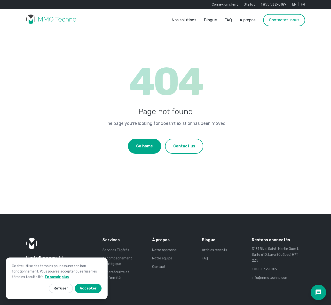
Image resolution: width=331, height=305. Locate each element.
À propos (247, 20)
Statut (249, 4)
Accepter (88, 288)
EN (294, 4)
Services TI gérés (115, 250)
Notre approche (164, 250)
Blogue (210, 20)
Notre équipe (162, 258)
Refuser (61, 288)
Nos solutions (184, 20)
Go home (144, 146)
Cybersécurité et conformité (115, 275)
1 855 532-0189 (273, 4)
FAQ (228, 20)
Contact (159, 267)
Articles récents (214, 250)
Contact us (184, 146)
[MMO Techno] (51, 20)
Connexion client (225, 4)
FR (303, 4)
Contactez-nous (284, 20)
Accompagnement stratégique (117, 261)
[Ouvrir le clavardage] (318, 292)
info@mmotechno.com (270, 278)
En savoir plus (57, 277)
